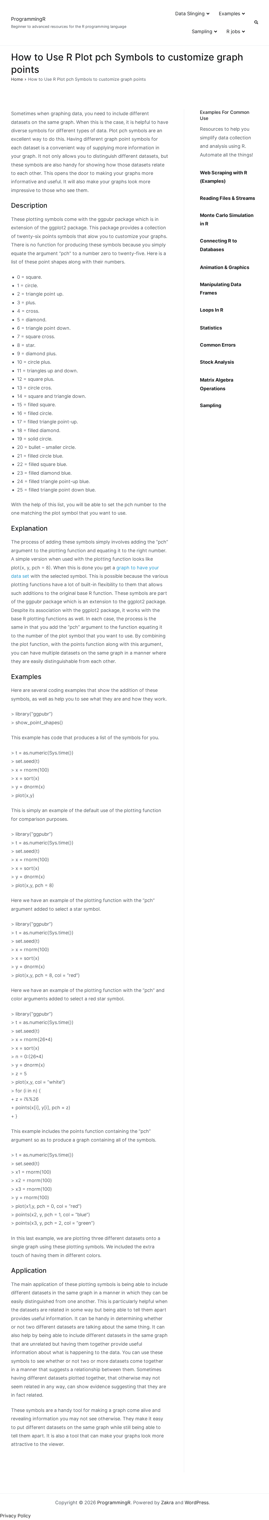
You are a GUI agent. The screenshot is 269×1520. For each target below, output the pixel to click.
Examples (229, 13)
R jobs (233, 31)
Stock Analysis (217, 362)
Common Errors (218, 345)
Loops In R (211, 310)
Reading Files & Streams (227, 198)
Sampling (202, 31)
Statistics (211, 328)
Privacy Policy (15, 1515)
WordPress (197, 1502)
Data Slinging (190, 13)
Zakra (167, 1502)
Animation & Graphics (224, 267)
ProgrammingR (28, 19)
